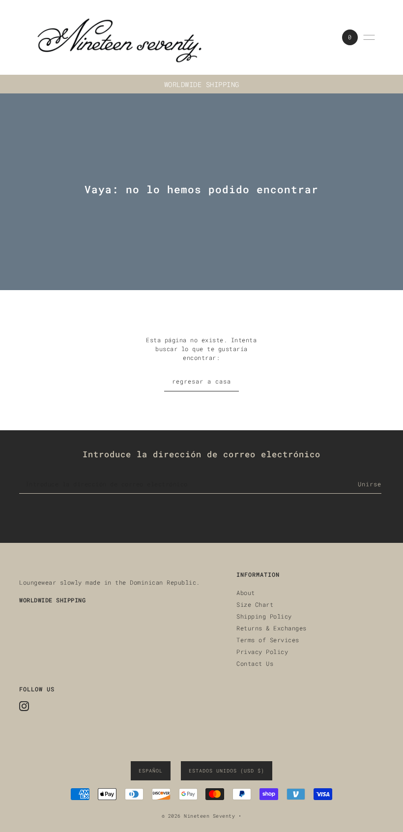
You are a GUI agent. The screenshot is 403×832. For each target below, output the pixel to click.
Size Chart (254, 604)
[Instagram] (24, 706)
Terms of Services (267, 640)
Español (151, 771)
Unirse (369, 484)
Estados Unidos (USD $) (226, 771)
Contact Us (254, 663)
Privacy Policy (262, 651)
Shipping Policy (264, 616)
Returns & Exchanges (271, 628)
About (245, 592)
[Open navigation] (369, 37)
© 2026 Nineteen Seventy (198, 816)
